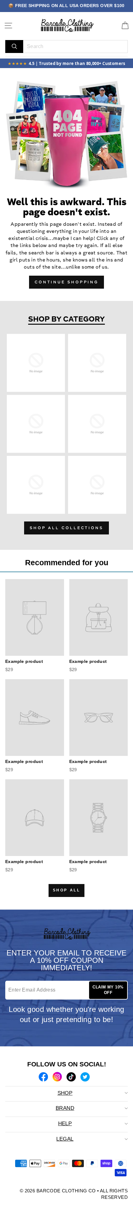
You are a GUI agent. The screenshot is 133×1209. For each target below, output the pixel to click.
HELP (65, 1123)
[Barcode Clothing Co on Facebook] (43, 1077)
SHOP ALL (66, 890)
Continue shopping (66, 282)
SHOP (65, 1093)
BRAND (65, 1108)
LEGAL (64, 1139)
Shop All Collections (66, 528)
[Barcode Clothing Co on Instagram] (57, 1077)
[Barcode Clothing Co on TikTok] (71, 1077)
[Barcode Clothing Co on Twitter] (85, 1077)
